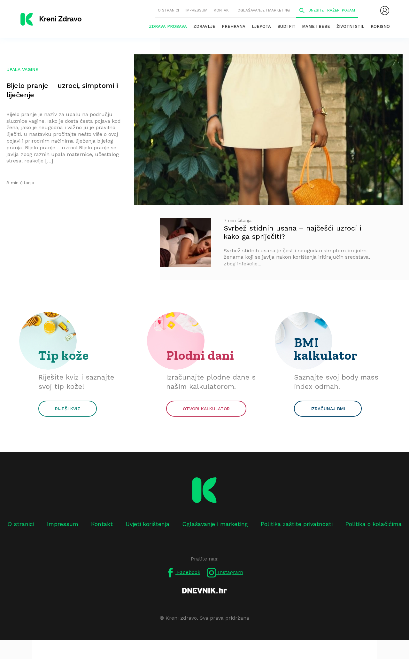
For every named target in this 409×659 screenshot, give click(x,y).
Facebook (187, 572)
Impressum (196, 10)
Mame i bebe (316, 26)
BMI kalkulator (326, 349)
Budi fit (286, 26)
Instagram (229, 572)
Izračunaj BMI (328, 408)
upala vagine (22, 69)
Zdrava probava (168, 26)
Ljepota (261, 26)
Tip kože (63, 355)
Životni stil (350, 26)
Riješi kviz (67, 408)
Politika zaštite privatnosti (297, 524)
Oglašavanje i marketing (263, 10)
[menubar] (385, 10)
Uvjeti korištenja (147, 524)
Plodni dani (200, 355)
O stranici (168, 10)
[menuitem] (385, 10)
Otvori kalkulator (206, 408)
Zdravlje (204, 26)
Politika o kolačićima (373, 524)
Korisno (380, 26)
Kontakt (222, 10)
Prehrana (233, 26)
